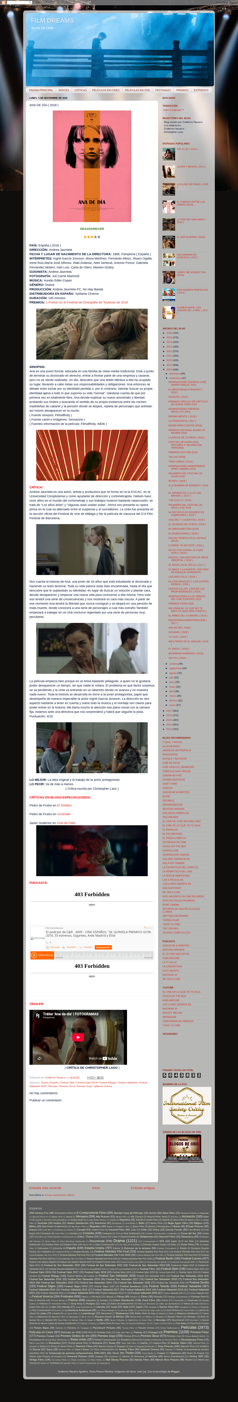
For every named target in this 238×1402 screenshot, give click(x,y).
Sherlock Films (84, 1346)
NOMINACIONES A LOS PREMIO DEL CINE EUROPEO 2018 (186, 597)
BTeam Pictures (195, 1226)
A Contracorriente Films (91, 1212)
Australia (42, 1223)
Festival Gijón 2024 (188, 1272)
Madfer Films (141, 1313)
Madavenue (122, 1313)
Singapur (121, 1346)
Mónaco (148, 1317)
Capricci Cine (98, 1230)
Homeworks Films (59, 1304)
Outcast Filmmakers (137, 1323)
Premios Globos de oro (75, 1335)
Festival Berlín (164, 1258)
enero (172, 705)
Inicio (96, 1188)
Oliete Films (105, 1323)
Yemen (43, 1363)
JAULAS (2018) (177, 457)
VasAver (126, 1356)
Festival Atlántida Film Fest (111, 1251)
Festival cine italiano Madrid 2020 (75, 1262)
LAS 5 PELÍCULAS (173, 880)
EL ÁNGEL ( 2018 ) (178, 648)
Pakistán (59, 1328)
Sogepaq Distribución (145, 1346)
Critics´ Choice (85, 1236)
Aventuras (100, 1223)
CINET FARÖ (170, 784)
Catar (133, 1230)
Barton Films (157, 1223)
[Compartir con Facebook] (99, 1078)
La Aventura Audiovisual (78, 1310)
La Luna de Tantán (126, 1310)
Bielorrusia (62, 1226)
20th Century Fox (38, 1213)
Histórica (43, 1303)
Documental (97, 1241)
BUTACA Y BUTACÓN (175, 758)
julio (171, 677)
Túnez (190, 1353)
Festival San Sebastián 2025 (134, 1282)
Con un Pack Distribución (128, 1233)
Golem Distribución (123, 1300)
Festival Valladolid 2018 (138, 1289)
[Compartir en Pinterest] (102, 1078)
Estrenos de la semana (137, 1248)
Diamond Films (167, 1236)
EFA (162, 1241)
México (120, 1316)
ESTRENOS (201, 90)
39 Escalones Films (64, 1213)
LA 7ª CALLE (170, 962)
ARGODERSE (170, 754)
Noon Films (147, 1320)
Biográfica (95, 1226)
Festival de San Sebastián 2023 (147, 1265)
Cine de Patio (66, 823)
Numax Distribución (67, 1323)
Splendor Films (188, 1346)
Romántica (55, 1343)
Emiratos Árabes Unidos (155, 1244)
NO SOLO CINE (171, 892)
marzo (173, 696)
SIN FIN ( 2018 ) (177, 658)
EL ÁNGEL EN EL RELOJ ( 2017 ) (186, 565)
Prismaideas (35, 1340)
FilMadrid (109, 1297)
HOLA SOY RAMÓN (174, 863)
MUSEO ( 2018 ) (177, 481)
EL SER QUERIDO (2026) (191, 237)
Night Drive (133, 1320)
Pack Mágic (181, 1323)
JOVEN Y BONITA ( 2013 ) (191, 166)
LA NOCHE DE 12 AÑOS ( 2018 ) (186, 437)
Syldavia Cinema (103, 1086)
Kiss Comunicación (41, 1310)
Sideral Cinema (105, 1346)
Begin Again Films (178, 1223)
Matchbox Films (58, 1317)
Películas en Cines (41, 1332)
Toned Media (147, 1353)
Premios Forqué (46, 1336)
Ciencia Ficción (173, 1229)
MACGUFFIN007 (172, 888)
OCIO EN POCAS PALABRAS (179, 900)
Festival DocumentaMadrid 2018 (92, 1269)
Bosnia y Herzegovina (159, 1226)
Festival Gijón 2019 (122, 1272)
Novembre (194, 1320)
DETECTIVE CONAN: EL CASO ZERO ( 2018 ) (185, 551)
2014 (169, 724)
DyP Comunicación (147, 1241)
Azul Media (130, 1223)
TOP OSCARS (170, 928)
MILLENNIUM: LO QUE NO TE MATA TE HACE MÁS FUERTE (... (188, 609)
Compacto (107, 1233)
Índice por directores (146, 1304)
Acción (153, 1213)
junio (172, 682)
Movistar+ (192, 1317)
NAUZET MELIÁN (172, 1013)
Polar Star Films (123, 1332)
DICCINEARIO (170, 817)
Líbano (32, 1313)
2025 (169, 337)
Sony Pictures (165, 1346)
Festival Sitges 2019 (75, 1286)
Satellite (144, 1343)
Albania (69, 1217)
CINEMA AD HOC (172, 775)
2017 (169, 711)
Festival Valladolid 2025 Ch (174, 1293)
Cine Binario (194, 1230)
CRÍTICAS (81, 90)
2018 (169, 369)
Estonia (116, 1248)
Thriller (129, 1352)
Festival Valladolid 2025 (144, 1293)
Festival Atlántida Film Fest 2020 (112, 1255)
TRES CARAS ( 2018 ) (180, 461)
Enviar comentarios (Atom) (59, 1195)
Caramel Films (117, 1229)
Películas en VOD (71, 1332)
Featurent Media (63, 1252)
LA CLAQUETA (171, 970)
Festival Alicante (81, 1252)
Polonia (138, 1332)
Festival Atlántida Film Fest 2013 (153, 1252)
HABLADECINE (171, 958)
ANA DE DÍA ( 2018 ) (179, 627)
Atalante (166, 1220)
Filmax (120, 1296)
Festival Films (147, 1269)
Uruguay (99, 1356)
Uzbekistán (113, 1356)
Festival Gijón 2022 (167, 1272)
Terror (115, 1353)
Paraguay (85, 1328)
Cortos (205, 1233)
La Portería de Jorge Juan (148, 1310)
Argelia (113, 1220)
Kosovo (58, 1310)
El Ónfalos (64, 805)
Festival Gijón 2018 (86, 1082)
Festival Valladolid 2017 (106, 1289)
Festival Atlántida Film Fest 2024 (69, 1259)
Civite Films (60, 1233)
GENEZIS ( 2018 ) (178, 397)
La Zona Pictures (171, 1310)
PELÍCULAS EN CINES (106, 90)
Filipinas (84, 1297)
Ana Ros (174, 1217)
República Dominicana (152, 1340)
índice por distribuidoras (169, 1304)
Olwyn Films (120, 1323)
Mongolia (160, 1317)
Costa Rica (38, 1237)
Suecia (36, 1349)
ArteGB (139, 1220)
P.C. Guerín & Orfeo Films (161, 1323)
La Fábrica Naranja (105, 1310)
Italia (125, 1307)
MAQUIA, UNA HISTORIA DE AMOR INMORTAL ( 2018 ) (188, 559)
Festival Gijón (67, 1082)
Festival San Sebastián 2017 (122, 1279)
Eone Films (187, 1244)
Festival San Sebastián (113, 1275)
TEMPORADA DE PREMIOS (178, 1021)
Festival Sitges (46, 1286)
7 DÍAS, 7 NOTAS (172, 742)
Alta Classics (137, 1217)
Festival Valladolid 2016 (74, 1289)
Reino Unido (78, 1339)
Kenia (194, 1307)
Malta (171, 1313)
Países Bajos (41, 1328)
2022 (169, 351)
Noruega (161, 1320)
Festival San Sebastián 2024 (96, 1282)
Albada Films (57, 1217)
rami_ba (141, 1371)
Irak (46, 1307)
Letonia (202, 1310)
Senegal (32, 1346)
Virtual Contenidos (78, 1360)
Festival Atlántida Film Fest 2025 (102, 1259)
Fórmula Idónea (57, 1300)
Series (54, 1346)
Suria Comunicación (104, 1349)
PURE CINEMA (171, 905)
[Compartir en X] (95, 1078)
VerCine (152, 1356)
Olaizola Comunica (88, 1323)
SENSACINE (169, 1017)
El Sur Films (188, 1241)
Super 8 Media (82, 1349)
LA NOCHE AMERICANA (176, 875)
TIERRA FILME (171, 920)
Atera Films (178, 1220)
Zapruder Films (69, 1363)
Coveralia (63, 814)
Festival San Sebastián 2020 (57, 1282)
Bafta (141, 1223)
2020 (169, 360)
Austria (57, 1223)
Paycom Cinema (146, 1328)
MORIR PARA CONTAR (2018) (185, 425)
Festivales (67, 1296)
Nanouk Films (78, 1320)
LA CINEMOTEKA (172, 966)
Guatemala (192, 1300)
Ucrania (58, 1356)
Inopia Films (35, 1307)
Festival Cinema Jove (105, 1262)
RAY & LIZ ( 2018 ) (187, 149)
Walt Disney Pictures (117, 1359)
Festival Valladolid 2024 (81, 1293)
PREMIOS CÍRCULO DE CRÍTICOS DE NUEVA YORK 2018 (188, 403)
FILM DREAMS (52, 20)
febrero (173, 700)
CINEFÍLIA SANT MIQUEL (177, 771)
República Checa (129, 1340)
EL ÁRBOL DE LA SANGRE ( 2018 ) (188, 615)
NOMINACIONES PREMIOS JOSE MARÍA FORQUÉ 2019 (187, 383)
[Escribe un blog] (92, 1078)
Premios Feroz (67, 1086)
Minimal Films (136, 1317)
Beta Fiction (47, 1226)
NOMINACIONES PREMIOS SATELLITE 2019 (183, 410)
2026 (169, 333)
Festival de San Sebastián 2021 (62, 1265)
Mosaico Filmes (174, 1317)
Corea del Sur (188, 1233)
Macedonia (106, 1313)
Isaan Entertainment (84, 1307)
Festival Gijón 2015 (195, 1269)
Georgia (104, 1300)
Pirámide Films (104, 1332)
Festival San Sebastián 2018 (161, 1279)
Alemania (82, 1216)
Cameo (70, 1230)
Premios (171, 1332)
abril (172, 691)
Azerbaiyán (117, 1223)
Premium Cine (174, 1336)
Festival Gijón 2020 (145, 1272)
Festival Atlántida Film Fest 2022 (182, 1255)
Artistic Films (152, 1220)
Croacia (103, 1237)
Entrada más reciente (45, 1188)
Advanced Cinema (188, 1213)
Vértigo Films (36, 1359)
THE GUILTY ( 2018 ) (180, 500)
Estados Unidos (95, 1247)
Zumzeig (103, 1363)
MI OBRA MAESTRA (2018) (183, 529)
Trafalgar (161, 1353)
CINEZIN (167, 788)
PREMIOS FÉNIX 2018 (181, 603)
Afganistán (204, 1213)
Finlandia (157, 1297)
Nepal (90, 1320)
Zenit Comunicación (87, 1363)
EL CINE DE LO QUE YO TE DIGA (181, 825)
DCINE (166, 796)
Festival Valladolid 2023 (52, 1293)
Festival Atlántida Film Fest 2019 (75, 1255)
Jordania (152, 1307)
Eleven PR (87, 1245)
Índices (187, 1303)
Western (189, 1360)
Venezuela (139, 1356)
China (156, 1229)
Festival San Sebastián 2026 (170, 1283)
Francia (73, 1300)
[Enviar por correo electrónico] (89, 1078)
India (103, 1303)
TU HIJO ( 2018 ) (177, 637)
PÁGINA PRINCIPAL (41, 90)
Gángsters (91, 1300)
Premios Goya (84, 1086)
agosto (173, 673)
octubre (173, 663)
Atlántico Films (194, 1220)
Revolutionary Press (192, 1339)
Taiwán (179, 1349)
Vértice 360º (196, 1356)
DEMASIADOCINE (173, 804)
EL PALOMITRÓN (172, 834)
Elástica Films (70, 1244)
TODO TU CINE (171, 924)
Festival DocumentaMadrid (61, 1269)
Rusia (112, 1343)
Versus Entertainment (174, 1356)
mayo (172, 686)
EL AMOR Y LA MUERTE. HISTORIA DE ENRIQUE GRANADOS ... (188, 571)
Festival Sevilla (199, 1282)
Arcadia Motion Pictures (97, 1220)
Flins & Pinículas (37, 1300)
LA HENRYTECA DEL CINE (177, 871)
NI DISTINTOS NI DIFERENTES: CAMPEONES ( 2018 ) (186, 513)
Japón (139, 1307)
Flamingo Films (198, 1297)
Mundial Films (35, 1320)
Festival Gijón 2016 (40, 1272)
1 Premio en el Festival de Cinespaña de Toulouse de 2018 (87, 302)
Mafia (153, 1313)
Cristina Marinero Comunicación (60, 1237)
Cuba (114, 1237)
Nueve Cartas (47, 1323)
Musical (48, 1320)
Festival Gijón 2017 (68, 1272)
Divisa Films (50, 1241)
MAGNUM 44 (170, 975)
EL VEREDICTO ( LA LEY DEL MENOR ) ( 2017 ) (185, 494)
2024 (169, 342)
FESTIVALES (163, 90)
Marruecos (43, 1317)
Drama (45, 1082)
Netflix (100, 1320)
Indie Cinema (200, 1304)
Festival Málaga (107, 1082)
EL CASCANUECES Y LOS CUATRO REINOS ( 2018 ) (188, 583)
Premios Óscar (150, 1335)
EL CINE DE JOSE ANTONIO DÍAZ (182, 821)
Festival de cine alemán (157, 1262)
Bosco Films (138, 1226)
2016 (169, 715)
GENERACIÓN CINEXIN (176, 855)
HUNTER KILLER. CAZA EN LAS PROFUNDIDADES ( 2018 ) (186, 590)
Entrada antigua (143, 1188)
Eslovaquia (43, 1248)
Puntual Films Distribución (56, 1340)
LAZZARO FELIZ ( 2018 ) (182, 577)
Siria (131, 1346)
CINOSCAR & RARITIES (176, 792)
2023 (169, 346)
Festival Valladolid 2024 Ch (113, 1293)
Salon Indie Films (128, 1343)
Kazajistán (184, 1307)
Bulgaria (33, 1230)
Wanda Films (142, 1359)
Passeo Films (128, 1328)
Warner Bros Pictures (167, 1359)
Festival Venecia (42, 1296)
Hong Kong (76, 1303)
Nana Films (63, 1320)
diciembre (175, 373)
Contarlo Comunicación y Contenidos (161, 1233)
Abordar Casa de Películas (128, 1213)
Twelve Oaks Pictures (39, 1356)
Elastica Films (52, 1244)
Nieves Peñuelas (117, 1320)
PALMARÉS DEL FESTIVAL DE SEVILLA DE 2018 (185, 506)
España (54, 1082)
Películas (52, 1086)
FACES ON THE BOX (174, 846)
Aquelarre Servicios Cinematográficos (51, 1220)
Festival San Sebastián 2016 (84, 1279)
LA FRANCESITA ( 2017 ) (182, 421)
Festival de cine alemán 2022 (182, 1262)
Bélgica (198, 1223)
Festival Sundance (130, 1286)
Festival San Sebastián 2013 (151, 1276)
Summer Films (65, 1349)
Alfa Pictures (103, 1216)
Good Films (148, 1300)
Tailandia (168, 1349)
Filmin (144, 1296)
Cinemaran (45, 1233)
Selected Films (199, 1343)
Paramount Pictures (104, 1328)
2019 (169, 365)
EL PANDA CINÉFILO (174, 838)
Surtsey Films (126, 1349)
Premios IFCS (130, 1336)
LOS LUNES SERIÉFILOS (177, 884)
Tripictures (175, 1353)
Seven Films (66, 1346)
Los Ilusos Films (71, 1313)
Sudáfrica (204, 1346)
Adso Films (169, 1213)
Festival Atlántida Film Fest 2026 (136, 1259)
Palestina (71, 1328)
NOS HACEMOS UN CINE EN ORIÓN (183, 896)
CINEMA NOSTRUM (174, 779)
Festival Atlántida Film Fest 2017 (189, 1252)
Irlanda (66, 1307)
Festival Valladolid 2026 (199, 1293)
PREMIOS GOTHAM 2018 (182, 452)
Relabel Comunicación (105, 1340)
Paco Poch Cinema (199, 1323)
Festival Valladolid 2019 (170, 1289)
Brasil (177, 1226)
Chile (144, 1229)
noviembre (175, 378)
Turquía (200, 1353)
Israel (114, 1307)
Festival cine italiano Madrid (42, 1262)
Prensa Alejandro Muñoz (195, 1336)
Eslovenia (57, 1248)
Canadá (81, 1229)
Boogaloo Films (122, 1226)
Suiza (49, 1349)
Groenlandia (178, 1300)
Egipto (174, 1241)
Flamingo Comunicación (177, 1297)
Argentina (124, 1219)
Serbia (43, 1346)
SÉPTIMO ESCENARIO (175, 916)
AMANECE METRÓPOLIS (177, 750)
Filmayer (133, 1297)
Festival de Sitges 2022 (182, 1265)
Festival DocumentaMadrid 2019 (122, 1269)
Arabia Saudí (77, 1220)
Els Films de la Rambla (129, 1245)
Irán (54, 1307)
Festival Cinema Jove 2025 (131, 1262)
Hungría (90, 1303)
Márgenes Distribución (188, 1313)
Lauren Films (189, 1310)
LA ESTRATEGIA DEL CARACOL (181, 867)
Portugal (153, 1332)
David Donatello (128, 1237)
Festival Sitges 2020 (104, 1286)
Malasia (162, 1313)
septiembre (175, 668)
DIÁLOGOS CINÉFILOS (176, 813)
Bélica (32, 1226)
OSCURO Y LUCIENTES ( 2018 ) (186, 520)
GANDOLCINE (171, 850)
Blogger (175, 1371)
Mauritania (73, 1317)
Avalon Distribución (78, 1223)
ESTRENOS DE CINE (174, 842)
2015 (169, 720)
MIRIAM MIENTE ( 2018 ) (182, 416)
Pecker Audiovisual (168, 1328)
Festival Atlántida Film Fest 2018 (43, 1255)
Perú (90, 1332)
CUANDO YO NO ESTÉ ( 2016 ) (186, 545)
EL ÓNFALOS (170, 829)
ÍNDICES (64, 90)
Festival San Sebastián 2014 (187, 1276)
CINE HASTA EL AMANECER (178, 767)
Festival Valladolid (127, 1082)
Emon (173, 1244)
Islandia (100, 1307)
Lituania (56, 1313)
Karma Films (167, 1307)
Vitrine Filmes (96, 1360)
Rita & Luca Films (37, 1343)
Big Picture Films (79, 1226)
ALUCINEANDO (171, 746)
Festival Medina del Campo (80, 1276)
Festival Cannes (191, 1258)
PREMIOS (182, 90)
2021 (169, 356)
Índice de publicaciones (122, 1303)
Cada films (46, 1230)
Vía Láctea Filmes (59, 1360)
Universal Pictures (77, 1356)
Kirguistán (204, 1307)
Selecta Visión (178, 1343)
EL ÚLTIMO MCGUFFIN (176, 954)
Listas (43, 1313)
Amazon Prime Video (157, 1217)
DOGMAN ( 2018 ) (178, 632)
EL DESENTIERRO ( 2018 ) (183, 533)
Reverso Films (171, 1340)
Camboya (59, 1230)
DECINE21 (168, 800)
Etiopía (183, 1248)
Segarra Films (160, 1343)
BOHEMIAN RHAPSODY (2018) (186, 653)
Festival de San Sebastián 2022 (104, 1265)
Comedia (88, 1233)
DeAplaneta (146, 1236)
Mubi (203, 1317)
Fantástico (46, 1252)
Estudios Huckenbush (166, 1248)
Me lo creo (86, 1317)
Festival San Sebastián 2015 (45, 1279)
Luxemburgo (88, 1313)
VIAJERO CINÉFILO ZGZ (177, 932)
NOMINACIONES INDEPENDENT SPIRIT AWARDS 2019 (186, 467)
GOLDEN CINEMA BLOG (176, 859)
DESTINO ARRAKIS (173, 809)
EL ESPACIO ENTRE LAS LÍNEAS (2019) (191, 203)
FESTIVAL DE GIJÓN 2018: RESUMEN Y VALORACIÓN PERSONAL (185, 445)
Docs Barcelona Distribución (72, 1241)
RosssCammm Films (78, 1343)
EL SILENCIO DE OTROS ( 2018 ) (187, 524)
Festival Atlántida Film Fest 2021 (150, 1255)
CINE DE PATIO (171, 763)
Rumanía (97, 1343)
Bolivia (109, 1226)
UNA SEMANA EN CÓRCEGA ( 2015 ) (187, 256)
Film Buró (96, 1297)
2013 (169, 729)
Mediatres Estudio (103, 1317)
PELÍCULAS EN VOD (137, 90)
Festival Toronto (159, 1286)
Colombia (73, 1233)
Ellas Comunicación (105, 1244)
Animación (188, 1216)
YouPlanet (54, 1363)
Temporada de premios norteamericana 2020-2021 (77, 1353)
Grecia (165, 1300)
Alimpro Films (121, 1217)
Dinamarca (187, 1236)
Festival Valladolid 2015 (42, 1289)
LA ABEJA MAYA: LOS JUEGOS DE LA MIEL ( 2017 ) (192, 310)
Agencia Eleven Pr (40, 1217)
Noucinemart (178, 1320)
